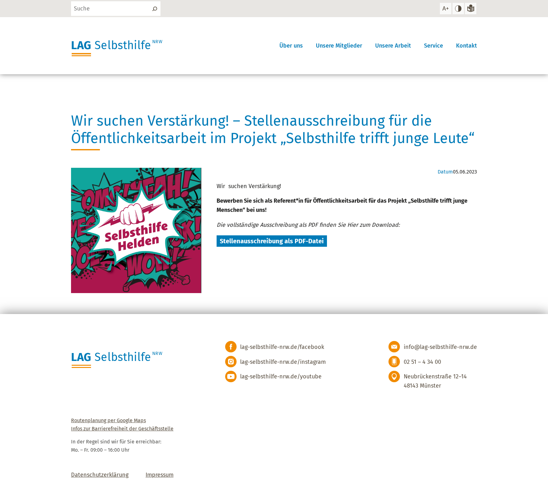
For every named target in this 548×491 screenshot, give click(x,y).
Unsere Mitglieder (339, 45)
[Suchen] (154, 8)
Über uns (291, 45)
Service (433, 45)
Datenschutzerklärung (99, 474)
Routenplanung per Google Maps (108, 420)
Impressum (159, 474)
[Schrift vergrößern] (445, 8)
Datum (445, 172)
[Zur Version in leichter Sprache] (470, 8)
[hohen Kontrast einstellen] (458, 8)
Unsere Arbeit (393, 45)
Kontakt (466, 45)
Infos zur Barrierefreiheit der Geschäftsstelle (122, 429)
